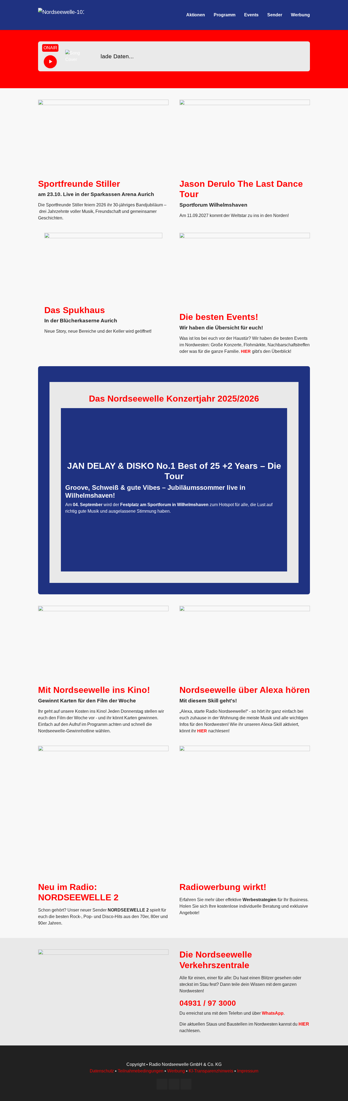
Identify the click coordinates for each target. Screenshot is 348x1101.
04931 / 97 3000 (207, 1003)
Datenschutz (102, 1071)
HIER (246, 351)
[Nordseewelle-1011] (61, 15)
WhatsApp (273, 1013)
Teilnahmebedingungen (140, 1071)
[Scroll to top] (336, 1089)
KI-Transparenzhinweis (211, 1071)
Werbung (176, 1071)
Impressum (247, 1071)
